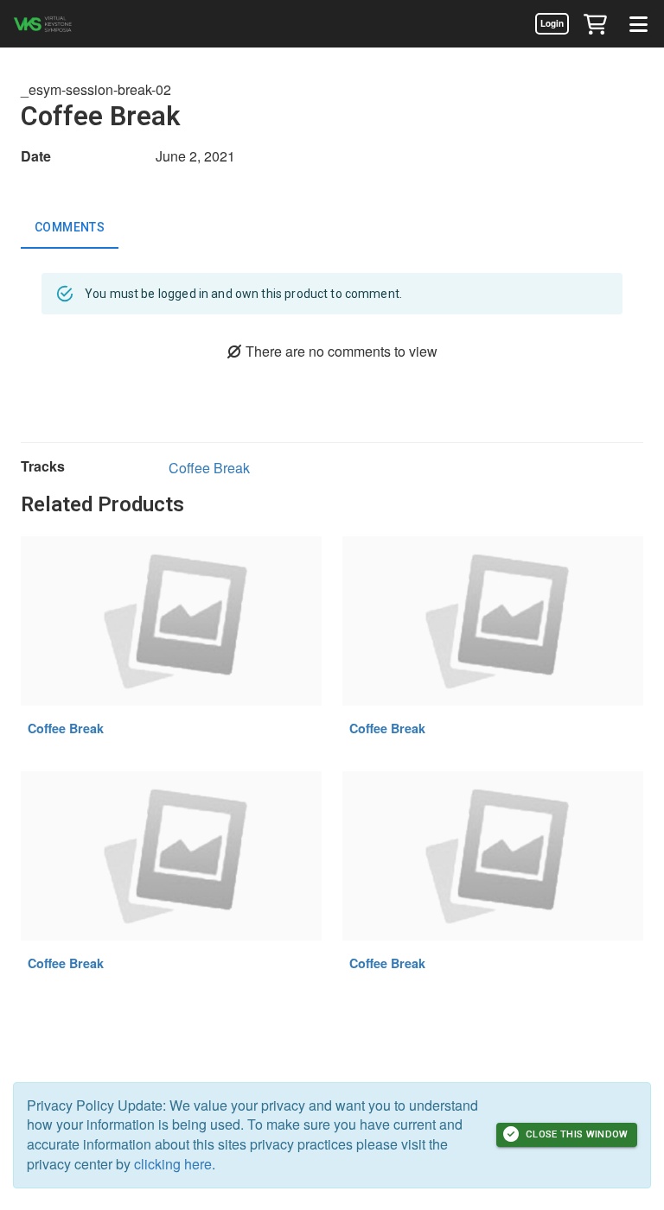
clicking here (173, 1164)
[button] (595, 23)
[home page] (65, 24)
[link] (551, 23)
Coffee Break (209, 468)
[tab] (69, 228)
